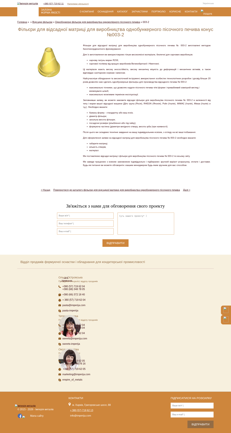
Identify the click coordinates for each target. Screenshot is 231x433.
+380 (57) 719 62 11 (53, 3)
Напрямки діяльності (78, 4)
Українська (208, 3)
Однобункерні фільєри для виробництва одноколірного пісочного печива (97, 22)
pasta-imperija (70, 310)
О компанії (87, 11)
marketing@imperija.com (76, 374)
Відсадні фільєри (42, 22)
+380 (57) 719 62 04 (73, 286)
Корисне (175, 11)
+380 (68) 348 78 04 (73, 327)
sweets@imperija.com (74, 338)
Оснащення (105, 11)
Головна (22, 22)
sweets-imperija (71, 344)
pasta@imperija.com (73, 305)
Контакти (191, 11)
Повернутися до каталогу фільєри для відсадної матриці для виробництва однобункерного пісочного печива (116, 190)
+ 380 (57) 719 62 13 (81, 410)
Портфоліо (158, 11)
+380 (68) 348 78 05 (73, 289)
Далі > (186, 190)
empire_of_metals (72, 379)
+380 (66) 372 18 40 (73, 294)
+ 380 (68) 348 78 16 (73, 363)
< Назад (45, 190)
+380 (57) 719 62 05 (73, 360)
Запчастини (140, 11)
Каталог (122, 11)
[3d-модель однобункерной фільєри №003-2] (48, 62)
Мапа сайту (37, 415)
